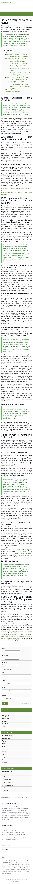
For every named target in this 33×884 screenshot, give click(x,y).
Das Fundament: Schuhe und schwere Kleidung (18, 66)
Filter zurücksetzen (25, 703)
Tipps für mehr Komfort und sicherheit (17, 77)
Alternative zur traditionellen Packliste (17, 54)
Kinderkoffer (5, 718)
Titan (3, 754)
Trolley (4, 726)
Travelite (4, 757)
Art (3, 672)
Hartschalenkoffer (7, 771)
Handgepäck (5, 716)
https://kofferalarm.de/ (17, 879)
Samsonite (5, 749)
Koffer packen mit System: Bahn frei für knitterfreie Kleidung (17, 59)
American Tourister (7, 735)
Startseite (15, 797)
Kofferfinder (16, 638)
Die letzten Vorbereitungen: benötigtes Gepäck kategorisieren (19, 62)
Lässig (4, 743)
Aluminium (7, 777)
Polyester (6, 790)
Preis (3, 649)
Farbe (4, 695)
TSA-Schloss (7, 669)
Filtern (5, 703)
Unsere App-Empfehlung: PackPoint (20, 56)
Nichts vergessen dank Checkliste (15, 53)
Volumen (5, 655)
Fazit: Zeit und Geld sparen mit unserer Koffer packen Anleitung (17, 90)
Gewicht (4, 662)
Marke (4, 687)
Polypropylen (7, 782)
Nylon (5, 788)
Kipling (4, 741)
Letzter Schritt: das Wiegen (17, 76)
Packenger (5, 746)
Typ (3, 680)
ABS (5, 774)
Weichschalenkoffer (18, 257)
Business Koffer (6, 713)
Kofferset (5, 721)
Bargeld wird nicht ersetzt (20, 84)
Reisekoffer (5, 724)
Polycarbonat (7, 779)
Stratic (4, 752)
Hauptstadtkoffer (7, 738)
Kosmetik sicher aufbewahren (18, 79)
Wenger (4, 762)
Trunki (4, 760)
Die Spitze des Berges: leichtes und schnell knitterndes (20, 73)
